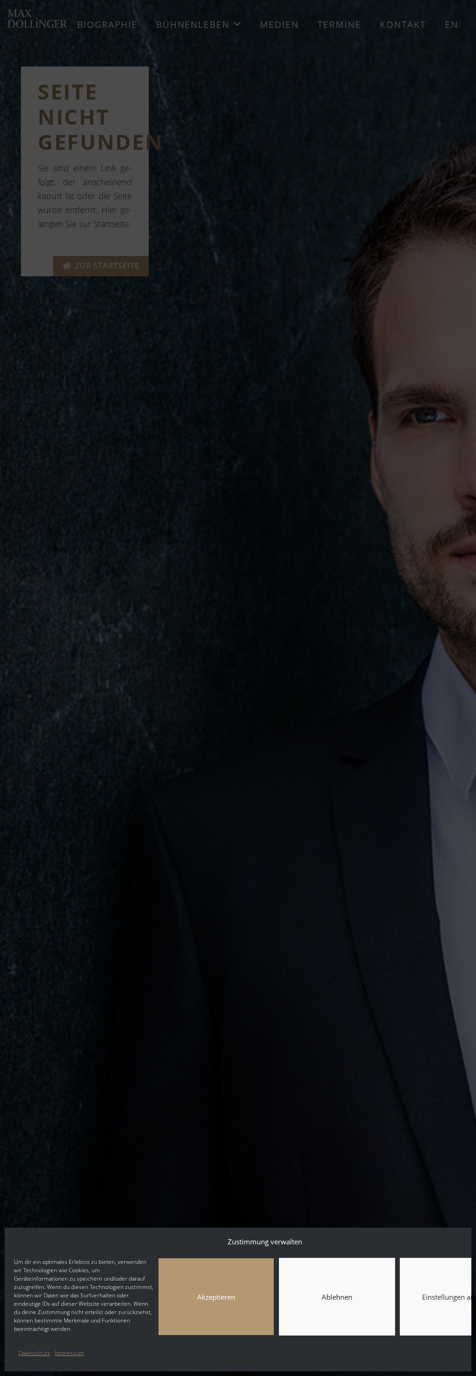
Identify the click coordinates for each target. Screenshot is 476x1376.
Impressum (69, 1353)
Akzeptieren (216, 1297)
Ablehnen (337, 1297)
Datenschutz (34, 1353)
